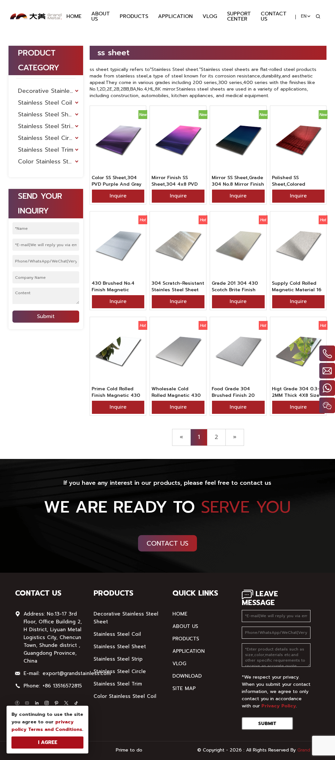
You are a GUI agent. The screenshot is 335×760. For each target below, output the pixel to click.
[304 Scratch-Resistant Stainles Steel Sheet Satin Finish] (177, 246)
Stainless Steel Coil (45, 102)
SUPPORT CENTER (239, 16)
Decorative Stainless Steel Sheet (50, 90)
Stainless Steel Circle (47, 138)
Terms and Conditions (55, 729)
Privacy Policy (278, 705)
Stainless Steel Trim (45, 149)
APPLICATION (175, 16)
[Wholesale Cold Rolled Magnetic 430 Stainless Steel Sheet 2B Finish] (177, 351)
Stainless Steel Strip (46, 126)
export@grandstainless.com (77, 673)
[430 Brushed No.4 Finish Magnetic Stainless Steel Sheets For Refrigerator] (118, 246)
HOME (73, 16)
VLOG (210, 16)
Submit (46, 316)
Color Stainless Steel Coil (50, 161)
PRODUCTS (134, 16)
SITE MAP (184, 688)
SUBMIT (267, 723)
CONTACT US (274, 16)
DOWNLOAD (187, 676)
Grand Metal (310, 750)
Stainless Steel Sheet (48, 114)
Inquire (118, 195)
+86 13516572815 (62, 685)
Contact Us (167, 543)
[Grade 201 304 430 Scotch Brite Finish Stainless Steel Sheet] (238, 246)
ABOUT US (100, 16)
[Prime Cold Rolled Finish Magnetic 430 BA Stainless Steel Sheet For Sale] (118, 351)
